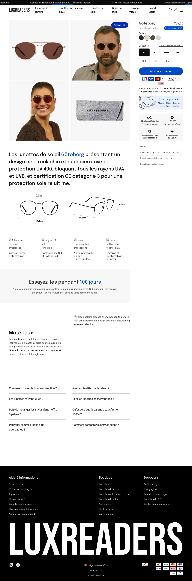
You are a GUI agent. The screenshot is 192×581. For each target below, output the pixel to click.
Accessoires (105, 504)
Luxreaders (99, 575)
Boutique (105, 477)
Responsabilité (17, 499)
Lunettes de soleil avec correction (156, 158)
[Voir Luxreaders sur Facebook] (18, 565)
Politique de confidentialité (23, 509)
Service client (16, 484)
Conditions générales (20, 504)
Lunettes (104, 484)
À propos (14, 494)
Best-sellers (106, 509)
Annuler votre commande (22, 514)
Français (94, 570)
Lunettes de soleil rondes (152, 163)
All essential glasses (150, 152)
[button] (170, 10)
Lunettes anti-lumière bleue (114, 494)
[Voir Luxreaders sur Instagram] (11, 565)
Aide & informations (23, 477)
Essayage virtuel (153, 489)
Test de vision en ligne (156, 494)
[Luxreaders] (19, 10)
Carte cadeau (106, 514)
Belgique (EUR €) (96, 565)
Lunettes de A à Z (153, 499)
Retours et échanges (20, 489)
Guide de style (151, 484)
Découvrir (151, 477)
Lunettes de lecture (109, 489)
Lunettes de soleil (171, 152)
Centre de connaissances (157, 504)
